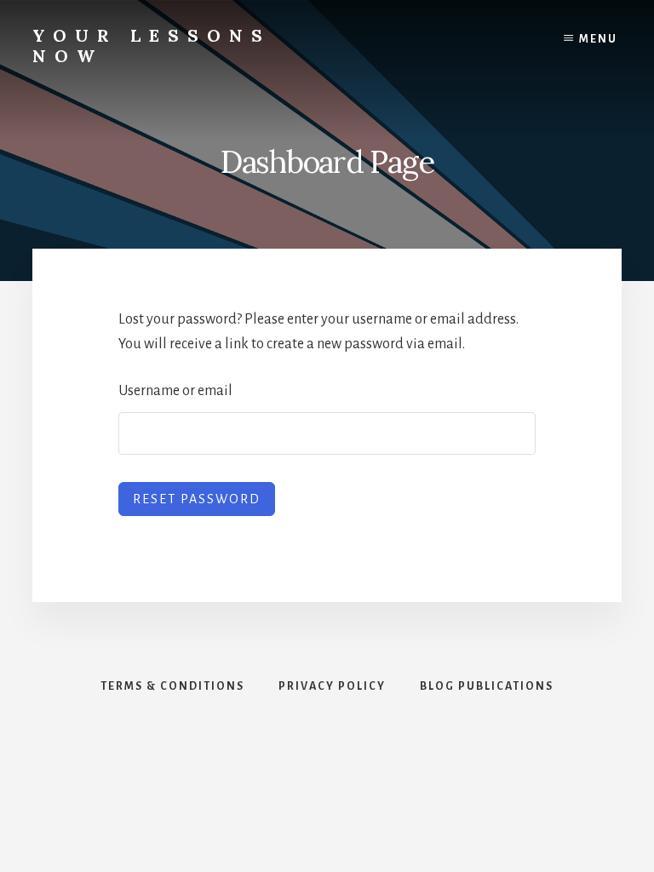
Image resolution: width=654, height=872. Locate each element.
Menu (598, 39)
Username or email (175, 391)
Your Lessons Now (151, 45)
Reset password (197, 499)
